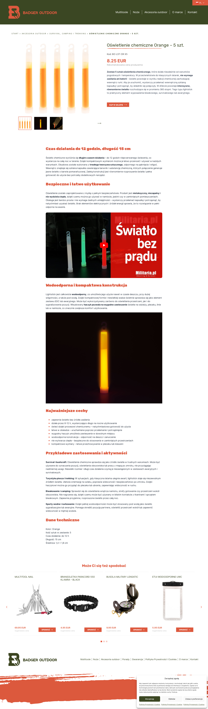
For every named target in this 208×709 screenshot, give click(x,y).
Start (15, 34)
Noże (136, 12)
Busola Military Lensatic (122, 576)
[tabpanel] (35, 604)
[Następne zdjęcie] (99, 123)
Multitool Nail (24, 576)
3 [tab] (106, 641)
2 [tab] (104, 641)
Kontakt (192, 12)
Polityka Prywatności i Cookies (149, 704)
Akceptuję (149, 699)
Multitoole (122, 12)
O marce (177, 12)
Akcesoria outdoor (155, 12)
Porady (126, 659)
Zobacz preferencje (194, 699)
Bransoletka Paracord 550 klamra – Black (78, 578)
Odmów (172, 699)
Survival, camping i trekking (67, 34)
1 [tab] (101, 641)
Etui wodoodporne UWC (167, 576)
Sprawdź (46, 630)
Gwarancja (137, 659)
